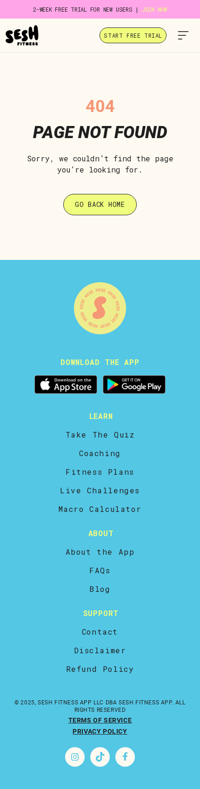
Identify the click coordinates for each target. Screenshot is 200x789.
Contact (100, 632)
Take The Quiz (100, 434)
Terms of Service (100, 720)
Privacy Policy (100, 731)
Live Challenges (100, 490)
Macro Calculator (100, 509)
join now (154, 9)
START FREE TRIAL (133, 35)
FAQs (99, 570)
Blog (99, 589)
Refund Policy (100, 669)
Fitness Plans (100, 472)
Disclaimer (100, 650)
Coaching (100, 453)
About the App (100, 552)
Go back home (100, 204)
